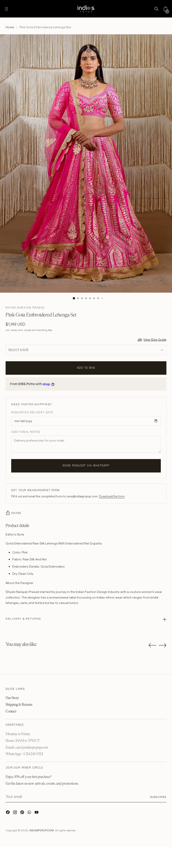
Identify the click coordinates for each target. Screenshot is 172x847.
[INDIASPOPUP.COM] (86, 9)
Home (10, 27)
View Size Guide (154, 339)
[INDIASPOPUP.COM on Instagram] (15, 813)
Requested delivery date (32, 412)
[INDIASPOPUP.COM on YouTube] (37, 813)
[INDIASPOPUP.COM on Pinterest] (22, 813)
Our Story (12, 698)
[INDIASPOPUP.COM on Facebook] (8, 813)
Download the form (112, 496)
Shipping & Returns (19, 704)
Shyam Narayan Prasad (25, 307)
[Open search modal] (156, 8)
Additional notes (25, 431)
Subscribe (158, 797)
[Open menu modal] (6, 8)
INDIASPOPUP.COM (41, 830)
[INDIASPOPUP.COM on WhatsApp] (29, 813)
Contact (11, 711)
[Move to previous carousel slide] (152, 645)
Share (16, 513)
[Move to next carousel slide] (162, 645)
